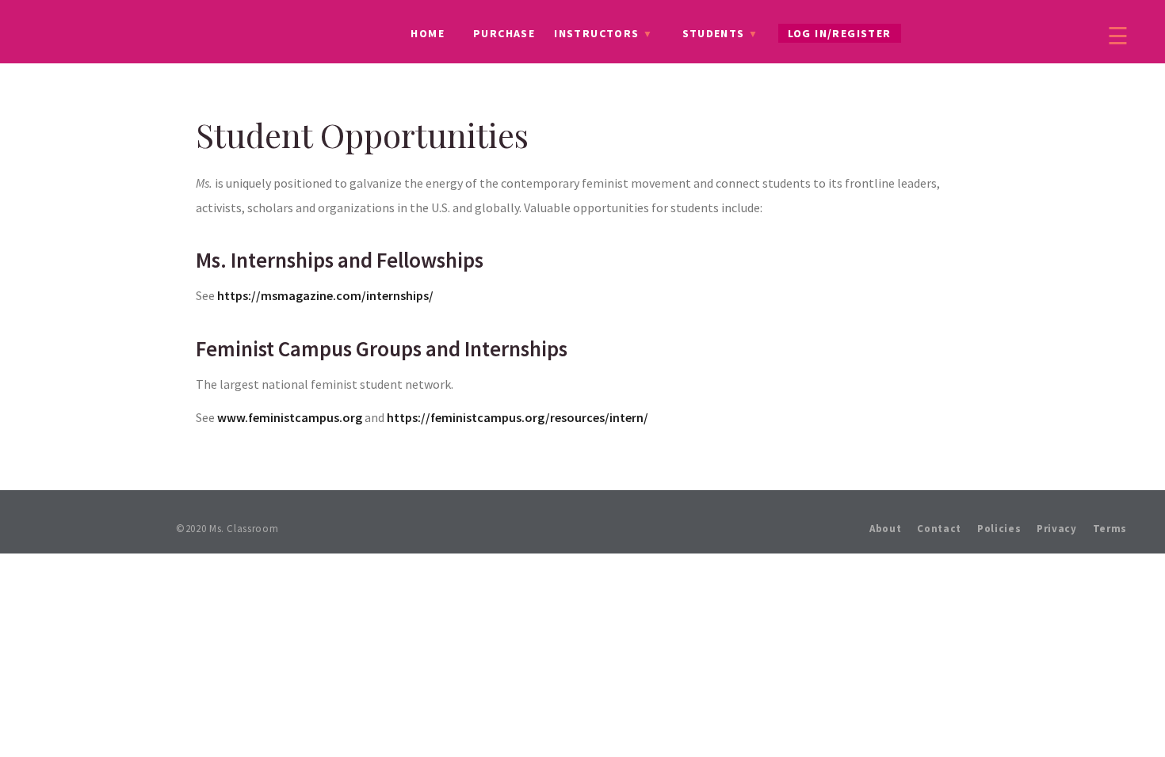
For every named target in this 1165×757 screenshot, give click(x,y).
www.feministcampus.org (289, 417)
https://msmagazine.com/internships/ (325, 295)
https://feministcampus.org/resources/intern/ (517, 417)
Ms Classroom (115, 34)
